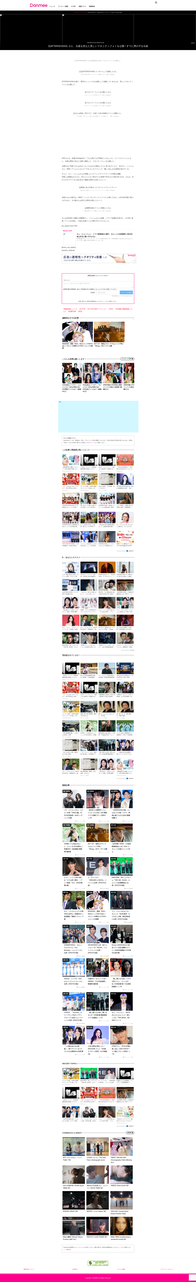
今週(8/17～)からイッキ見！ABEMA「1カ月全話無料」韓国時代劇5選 (97, 981)
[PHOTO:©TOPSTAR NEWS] (97, 799)
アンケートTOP (127, 359)
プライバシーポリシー (167, 1269)
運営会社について (29, 1269)
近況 (80, 311)
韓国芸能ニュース (70, 309)
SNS (111, 309)
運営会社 (68, 1249)
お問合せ (75, 1269)
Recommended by (121, 551)
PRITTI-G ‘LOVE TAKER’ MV (97, 1237)
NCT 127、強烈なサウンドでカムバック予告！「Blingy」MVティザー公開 (97, 846)
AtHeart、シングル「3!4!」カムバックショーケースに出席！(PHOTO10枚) (73, 981)
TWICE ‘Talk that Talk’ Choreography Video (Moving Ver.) (121, 1160)
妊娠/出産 (72, 311)
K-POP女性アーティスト (97, 309)
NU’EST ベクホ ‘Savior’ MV (96, 1211)
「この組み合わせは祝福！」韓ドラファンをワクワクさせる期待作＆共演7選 (73, 1048)
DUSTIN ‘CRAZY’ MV (70, 1211)
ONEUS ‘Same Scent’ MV (120, 1185)
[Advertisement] (98, 134)
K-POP (192, 42)
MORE (129, 1132)
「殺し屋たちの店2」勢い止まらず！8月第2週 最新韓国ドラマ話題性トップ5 (97, 1015)
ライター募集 (121, 1269)
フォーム (104, 301)
